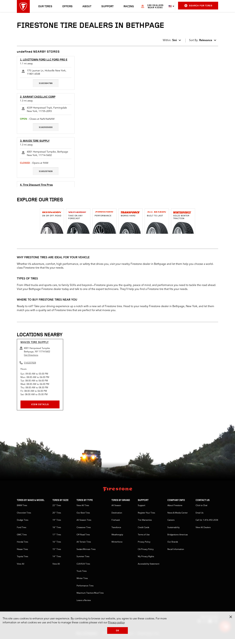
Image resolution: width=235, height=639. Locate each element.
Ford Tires (21, 528)
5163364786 (46, 83)
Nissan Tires (22, 549)
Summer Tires (83, 557)
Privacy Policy (144, 542)
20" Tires (56, 513)
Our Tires (45, 6)
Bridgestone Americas (177, 535)
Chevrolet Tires (24, 513)
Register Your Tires (146, 513)
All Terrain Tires (84, 542)
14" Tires (56, 557)
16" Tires (56, 542)
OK (117, 631)
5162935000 (46, 127)
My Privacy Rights (146, 557)
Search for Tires (200, 6)
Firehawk (115, 520)
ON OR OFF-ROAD (51, 216)
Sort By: (200, 40)
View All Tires (83, 506)
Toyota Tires (22, 557)
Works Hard (128, 216)
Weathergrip (117, 535)
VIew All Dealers (203, 528)
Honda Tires (22, 542)
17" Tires (56, 535)
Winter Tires (82, 578)
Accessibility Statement (148, 564)
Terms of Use (144, 535)
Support (107, 6)
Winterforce (116, 542)
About (86, 6)
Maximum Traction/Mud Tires (90, 593)
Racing (129, 6)
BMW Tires (22, 506)
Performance (103, 216)
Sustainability (173, 528)
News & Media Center (177, 513)
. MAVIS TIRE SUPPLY (35, 141)
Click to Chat (201, 506)
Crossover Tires (84, 528)
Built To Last (155, 216)
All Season (116, 506)
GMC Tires (22, 535)
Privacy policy (116, 622)
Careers (170, 520)
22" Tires (56, 506)
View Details (40, 404)
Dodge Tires (22, 520)
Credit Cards (143, 528)
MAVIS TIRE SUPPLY (34, 342)
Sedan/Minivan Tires (86, 549)
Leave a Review (84, 600)
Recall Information (175, 549)
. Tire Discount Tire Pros (36, 185)
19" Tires (56, 520)
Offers (67, 6)
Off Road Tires (83, 535)
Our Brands (172, 542)
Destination (116, 513)
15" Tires (56, 549)
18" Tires (56, 528)
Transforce (116, 528)
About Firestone (174, 506)
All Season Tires (84, 520)
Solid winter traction (181, 217)
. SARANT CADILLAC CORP (37, 97)
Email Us (199, 513)
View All (20, 564)
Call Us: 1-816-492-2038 (207, 520)
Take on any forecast (75, 217)
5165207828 (46, 171)
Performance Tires (85, 586)
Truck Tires (82, 571)
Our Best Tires (83, 513)
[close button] (230, 617)
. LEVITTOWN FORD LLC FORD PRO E (43, 59)
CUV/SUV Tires (83, 564)
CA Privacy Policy (146, 549)
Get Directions (31, 355)
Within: (170, 40)
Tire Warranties (145, 520)
